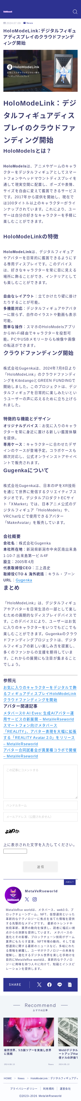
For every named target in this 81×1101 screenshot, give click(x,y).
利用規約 (48, 1088)
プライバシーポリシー (24, 1088)
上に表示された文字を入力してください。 (40, 845)
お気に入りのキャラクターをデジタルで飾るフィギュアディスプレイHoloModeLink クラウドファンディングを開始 (40, 694)
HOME (8, 1078)
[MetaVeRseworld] (7, 11)
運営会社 (65, 1088)
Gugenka (24, 580)
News (30, 23)
